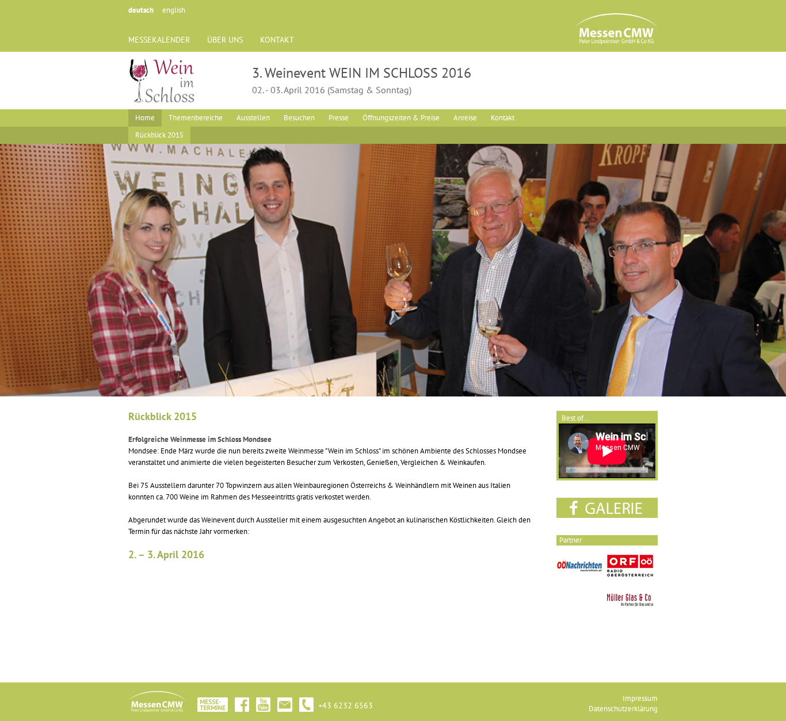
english (173, 10)
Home (145, 118)
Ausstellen (253, 118)
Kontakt (502, 118)
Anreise (465, 118)
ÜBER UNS (225, 40)
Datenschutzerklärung (623, 709)
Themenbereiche (196, 118)
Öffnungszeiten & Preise (401, 118)
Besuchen (299, 118)
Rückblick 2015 (159, 135)
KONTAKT (277, 40)
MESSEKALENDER (159, 40)
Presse (339, 118)
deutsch (141, 10)
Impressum (640, 698)
